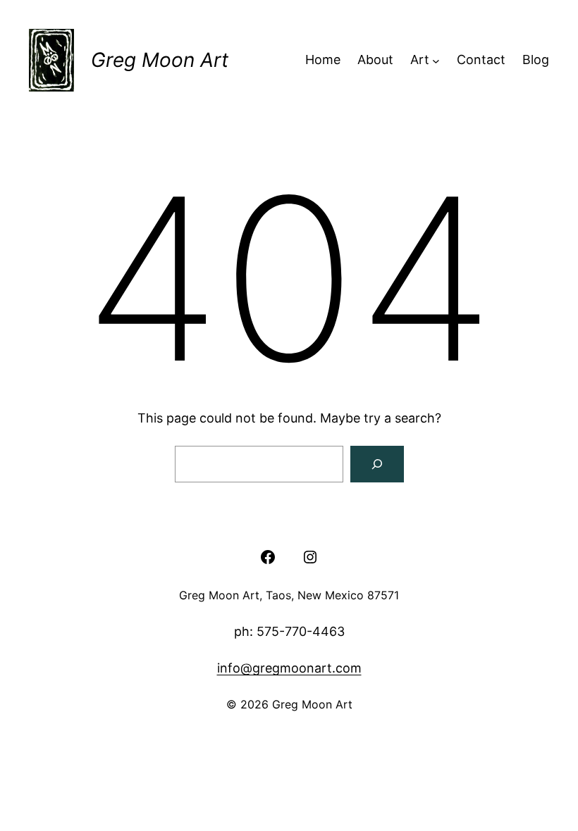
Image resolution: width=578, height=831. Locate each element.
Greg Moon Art (159, 60)
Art (419, 59)
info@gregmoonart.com (289, 668)
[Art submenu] (436, 60)
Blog (535, 59)
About (375, 59)
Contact (481, 59)
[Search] (377, 464)
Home (322, 59)
